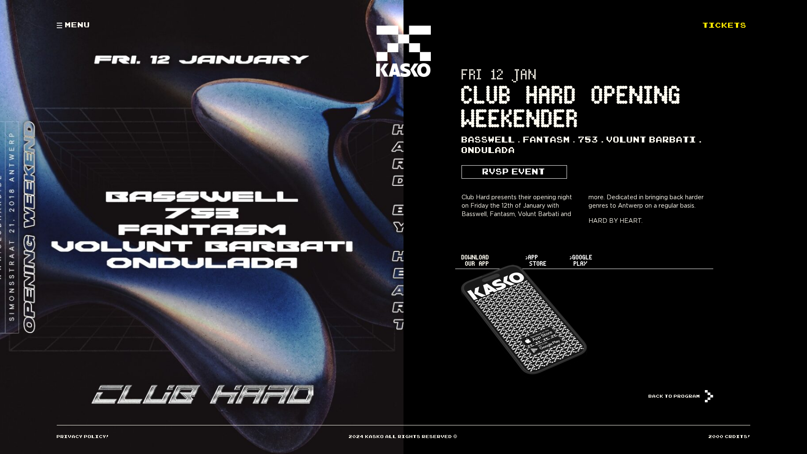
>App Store (536, 260)
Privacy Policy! (83, 436)
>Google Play (581, 260)
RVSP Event (514, 171)
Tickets (725, 24)
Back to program (675, 396)
